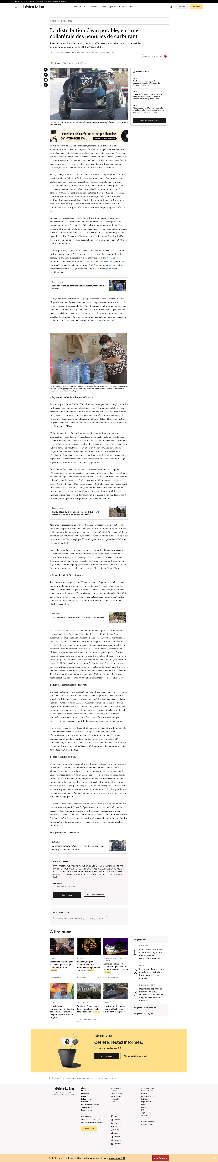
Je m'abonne (160, 1158)
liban (90, 918)
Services (84, 1102)
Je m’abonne (106, 1056)
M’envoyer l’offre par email (135, 1056)
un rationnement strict (113, 264)
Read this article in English (152, 56)
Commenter (67, 895)
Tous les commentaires (94, 895)
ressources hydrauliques (69, 918)
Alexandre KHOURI (66, 52)
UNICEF (102, 918)
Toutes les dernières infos (149, 120)
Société (54, 21)
